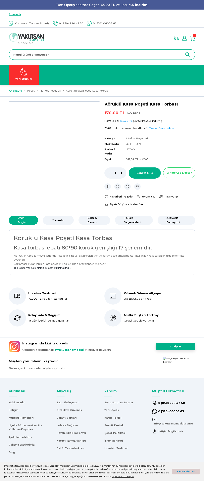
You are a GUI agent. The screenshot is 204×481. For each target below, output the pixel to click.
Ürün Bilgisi (22, 220)
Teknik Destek (114, 425)
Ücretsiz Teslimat (116, 448)
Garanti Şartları (67, 417)
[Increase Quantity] (123, 173)
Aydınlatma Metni (20, 437)
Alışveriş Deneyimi (173, 220)
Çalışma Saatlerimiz (22, 444)
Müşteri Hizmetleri (21, 417)
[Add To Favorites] (118, 197)
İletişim (13, 410)
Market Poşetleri (137, 138)
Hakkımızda (17, 402)
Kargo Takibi (113, 417)
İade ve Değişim (67, 425)
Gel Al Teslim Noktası (70, 448)
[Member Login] (184, 38)
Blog (12, 452)
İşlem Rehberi (113, 440)
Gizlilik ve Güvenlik (69, 410)
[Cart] (192, 38)
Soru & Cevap (92, 220)
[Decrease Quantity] (107, 173)
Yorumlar (58, 220)
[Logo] (26, 38)
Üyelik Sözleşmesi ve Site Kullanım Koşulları (25, 427)
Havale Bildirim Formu (71, 432)
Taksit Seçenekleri (132, 220)
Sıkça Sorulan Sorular (118, 402)
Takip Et (175, 346)
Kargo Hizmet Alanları (71, 440)
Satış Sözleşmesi (67, 402)
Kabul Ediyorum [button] (186, 471)
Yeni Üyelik (111, 410)
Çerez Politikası (115, 432)
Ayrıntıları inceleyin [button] (123, 476)
